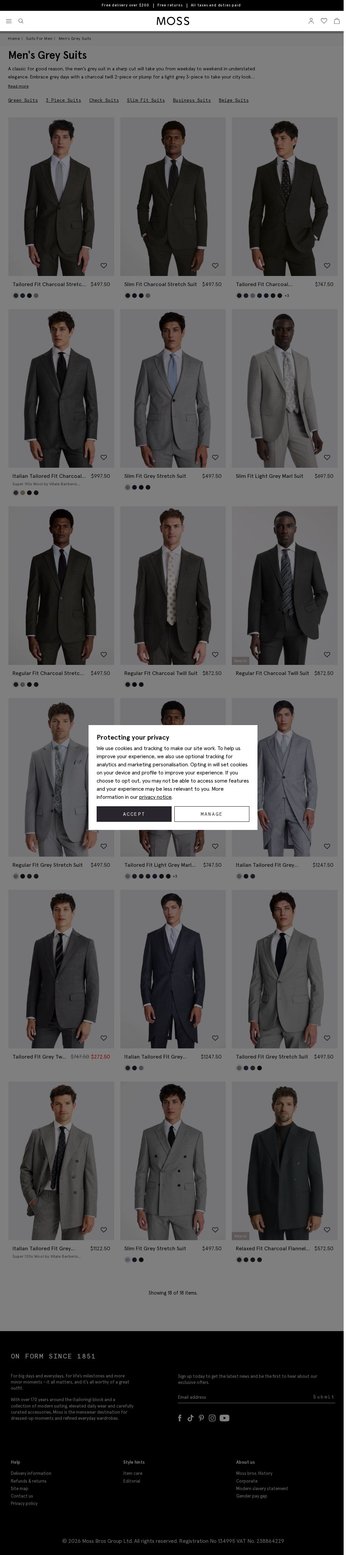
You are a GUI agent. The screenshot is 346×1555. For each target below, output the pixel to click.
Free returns (170, 5)
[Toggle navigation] (9, 21)
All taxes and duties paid (216, 5)
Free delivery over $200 (125, 5)
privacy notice (155, 796)
